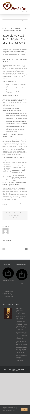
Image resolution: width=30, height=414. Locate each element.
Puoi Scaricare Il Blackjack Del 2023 (10, 108)
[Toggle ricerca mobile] (23, 11)
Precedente (18, 21)
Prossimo (24, 21)
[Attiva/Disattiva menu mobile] (27, 11)
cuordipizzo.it (20, 312)
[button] (3, 249)
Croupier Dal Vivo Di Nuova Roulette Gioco (12, 110)
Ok (24, 409)
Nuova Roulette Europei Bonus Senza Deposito (13, 157)
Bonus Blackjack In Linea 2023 (9, 81)
